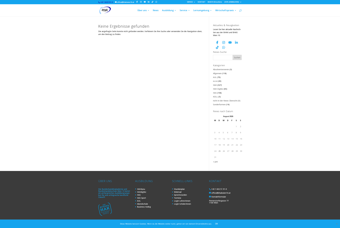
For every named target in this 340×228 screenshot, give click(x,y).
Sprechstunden (180, 195)
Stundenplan (179, 189)
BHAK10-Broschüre (215, 2)
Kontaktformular (218, 196)
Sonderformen (219, 104)
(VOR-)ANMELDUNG (231, 2)
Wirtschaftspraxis (224, 10)
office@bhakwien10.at (221, 193)
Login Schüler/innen (182, 204)
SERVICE (190, 2)
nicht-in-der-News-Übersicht (225, 100)
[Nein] (336, 223)
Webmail (177, 192)
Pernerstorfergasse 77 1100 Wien (219, 201)
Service (183, 10)
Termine (177, 198)
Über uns (142, 10)
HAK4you (141, 189)
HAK (215, 85)
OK (216, 223)
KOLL (215, 96)
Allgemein (217, 73)
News (156, 10)
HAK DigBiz (218, 89)
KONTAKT (201, 2)
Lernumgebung (201, 10)
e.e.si (215, 81)
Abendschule (142, 204)
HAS (215, 93)
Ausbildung (168, 10)
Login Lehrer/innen (182, 201)
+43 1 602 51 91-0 (219, 189)
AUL (215, 77)
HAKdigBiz (141, 192)
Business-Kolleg (144, 207)
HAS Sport (141, 198)
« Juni (215, 161)
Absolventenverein (221, 69)
